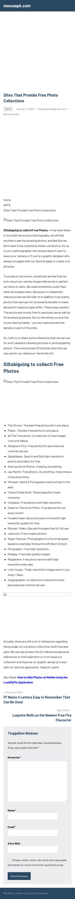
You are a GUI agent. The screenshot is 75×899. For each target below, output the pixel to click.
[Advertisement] (37, 53)
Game (8, 108)
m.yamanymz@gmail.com (52, 108)
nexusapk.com (17, 5)
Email (12, 827)
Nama (12, 810)
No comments (11, 114)
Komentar (14, 757)
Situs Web (14, 843)
